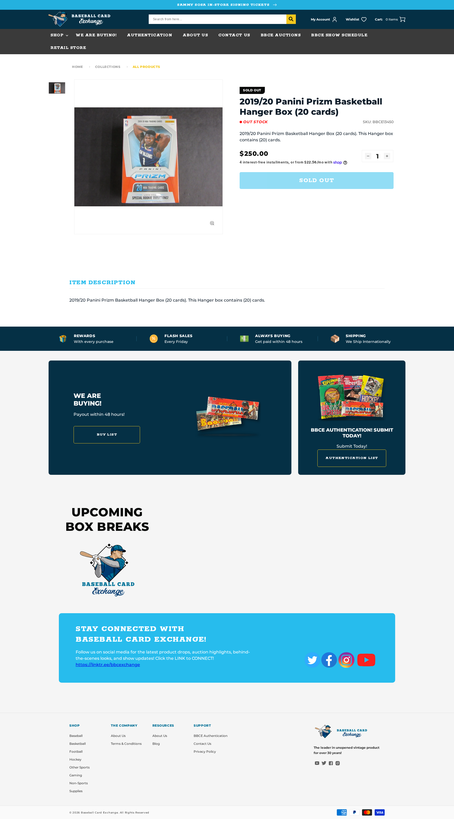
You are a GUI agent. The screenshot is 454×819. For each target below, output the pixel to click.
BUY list (107, 434)
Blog (156, 744)
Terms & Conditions (126, 744)
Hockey (75, 759)
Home (77, 67)
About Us (118, 736)
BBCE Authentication (211, 736)
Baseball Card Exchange (99, 812)
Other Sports (79, 767)
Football (75, 751)
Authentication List (352, 458)
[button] (57, 35)
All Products (146, 67)
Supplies (75, 791)
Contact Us (202, 744)
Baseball (75, 736)
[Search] (291, 19)
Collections (108, 67)
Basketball (77, 744)
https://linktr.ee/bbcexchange (108, 664)
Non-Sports (78, 783)
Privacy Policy (205, 751)
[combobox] (222, 19)
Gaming (75, 775)
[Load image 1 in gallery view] (56, 87)
